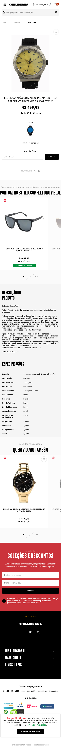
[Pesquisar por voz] (4, 12)
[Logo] (18, 4)
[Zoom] (30, 91)
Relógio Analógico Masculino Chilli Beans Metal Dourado (24, 510)
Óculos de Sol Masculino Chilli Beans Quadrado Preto (24, 250)
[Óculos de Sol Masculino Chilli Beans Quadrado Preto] (24, 222)
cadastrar (30, 591)
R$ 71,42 (31, 113)
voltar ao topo (30, 616)
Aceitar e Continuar (30, 731)
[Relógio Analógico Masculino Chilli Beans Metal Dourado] (24, 483)
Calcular (52, 157)
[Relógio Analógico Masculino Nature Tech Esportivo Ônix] (30, 136)
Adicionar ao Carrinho (24, 265)
